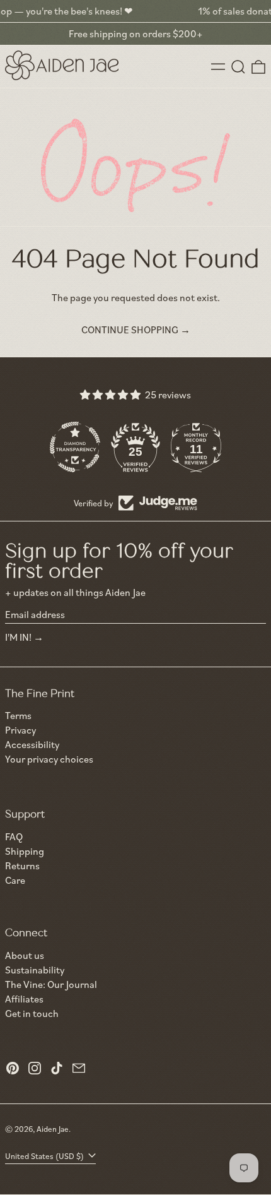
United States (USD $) (45, 1156)
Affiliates (24, 998)
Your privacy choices (49, 759)
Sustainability (34, 969)
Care (15, 880)
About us (24, 955)
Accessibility (32, 745)
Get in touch (32, 1013)
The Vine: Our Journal (51, 984)
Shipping (24, 851)
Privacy (20, 730)
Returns (22, 865)
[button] (238, 67)
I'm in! (18, 637)
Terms (18, 716)
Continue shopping (129, 330)
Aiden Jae (53, 1129)
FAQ (14, 836)
